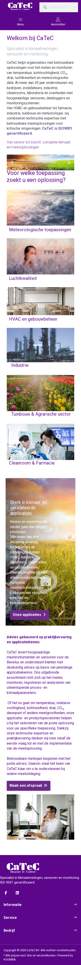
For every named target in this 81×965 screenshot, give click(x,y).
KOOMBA (10, 959)
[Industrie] (40, 366)
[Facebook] (6, 893)
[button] (12, 163)
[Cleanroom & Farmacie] (40, 464)
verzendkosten (46, 955)
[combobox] (58, 7)
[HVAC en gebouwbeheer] (40, 319)
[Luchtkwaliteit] (40, 279)
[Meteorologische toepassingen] (40, 230)
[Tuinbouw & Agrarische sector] (40, 415)
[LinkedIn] (17, 893)
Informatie (13, 905)
